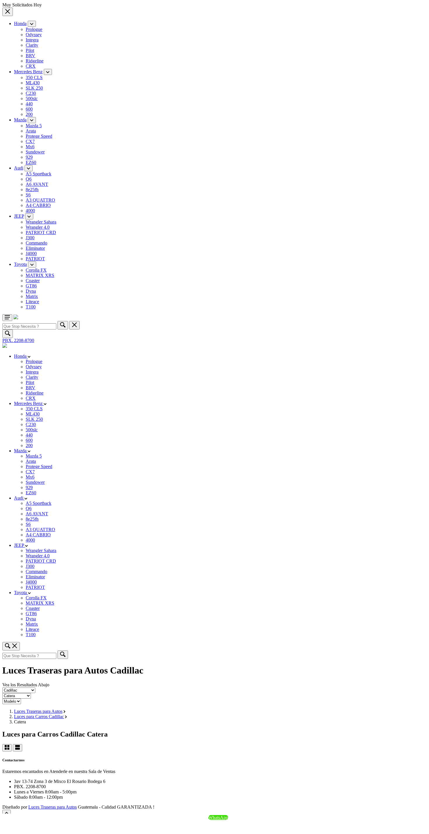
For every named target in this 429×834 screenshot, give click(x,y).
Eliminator (35, 248)
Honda (20, 23)
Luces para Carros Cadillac (39, 716)
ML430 (33, 82)
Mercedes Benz (28, 71)
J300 (30, 237)
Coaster (33, 280)
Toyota (20, 264)
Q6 (29, 179)
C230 (31, 93)
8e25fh (32, 189)
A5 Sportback (38, 173)
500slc (32, 98)
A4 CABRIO (38, 205)
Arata (31, 130)
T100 (31, 306)
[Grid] (7, 747)
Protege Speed (39, 136)
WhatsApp (218, 817)
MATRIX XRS (40, 275)
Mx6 (30, 146)
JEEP (19, 216)
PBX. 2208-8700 (18, 340)
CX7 (30, 141)
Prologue (34, 29)
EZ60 (31, 162)
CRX (31, 66)
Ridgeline (34, 60)
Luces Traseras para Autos (38, 711)
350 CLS (34, 77)
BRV (30, 55)
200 (29, 114)
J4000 (31, 253)
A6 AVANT (37, 184)
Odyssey (34, 34)
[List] (17, 747)
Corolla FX (36, 270)
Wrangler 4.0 (38, 227)
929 (29, 157)
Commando (36, 242)
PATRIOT (35, 258)
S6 (28, 194)
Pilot (30, 50)
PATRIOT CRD (41, 232)
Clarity (32, 45)
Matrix (32, 296)
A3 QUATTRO (40, 200)
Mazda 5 (34, 125)
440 (29, 103)
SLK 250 (34, 88)
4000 (30, 210)
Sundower (35, 151)
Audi (18, 167)
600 (29, 109)
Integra (32, 39)
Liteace (32, 301)
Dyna (31, 291)
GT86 (31, 285)
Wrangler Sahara (41, 221)
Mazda (20, 119)
